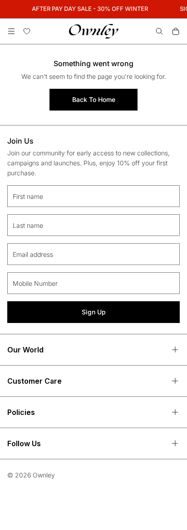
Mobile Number (35, 283)
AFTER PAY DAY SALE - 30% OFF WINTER (89, 8)
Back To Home (93, 99)
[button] (11, 31)
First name (28, 196)
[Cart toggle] (176, 31)
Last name (28, 225)
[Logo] (93, 31)
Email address (33, 254)
